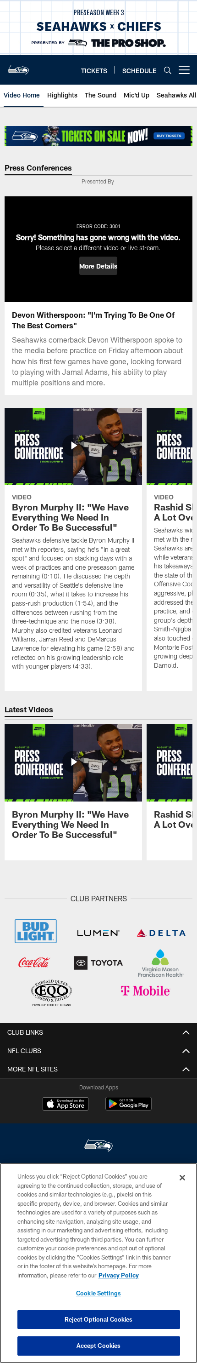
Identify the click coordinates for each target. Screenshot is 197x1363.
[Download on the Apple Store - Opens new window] (65, 1105)
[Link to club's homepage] (18, 66)
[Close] (182, 1178)
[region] (98, 1263)
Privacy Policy (118, 1275)
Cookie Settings (98, 1293)
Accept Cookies (99, 1345)
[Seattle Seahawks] (98, 1147)
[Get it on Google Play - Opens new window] (128, 1108)
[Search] (167, 70)
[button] (98, 266)
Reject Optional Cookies (99, 1319)
